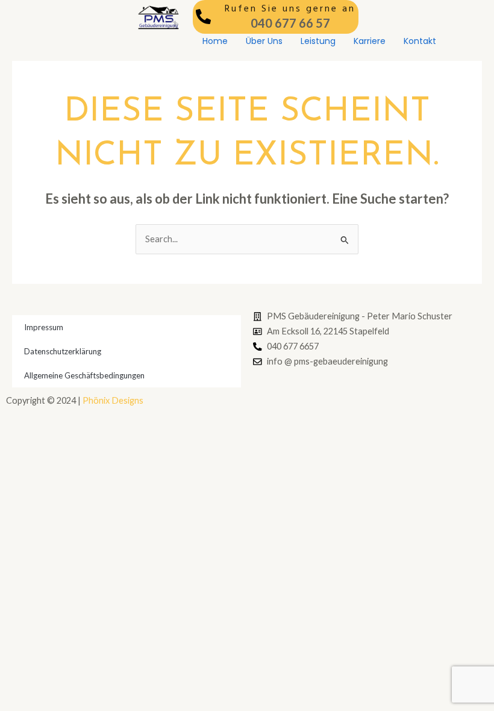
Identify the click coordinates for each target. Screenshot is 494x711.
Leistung (318, 41)
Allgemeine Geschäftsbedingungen (84, 375)
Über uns (264, 41)
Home (215, 41)
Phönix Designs (113, 400)
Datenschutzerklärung (62, 351)
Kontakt (420, 41)
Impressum (43, 327)
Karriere (370, 41)
